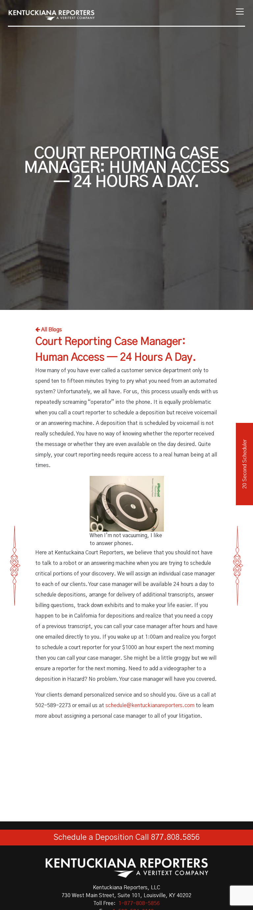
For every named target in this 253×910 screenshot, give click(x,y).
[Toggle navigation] (238, 11)
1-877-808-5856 (139, 903)
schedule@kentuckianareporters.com (149, 705)
